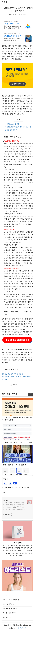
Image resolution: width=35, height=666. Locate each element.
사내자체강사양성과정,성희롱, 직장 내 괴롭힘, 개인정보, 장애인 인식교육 (12, 39)
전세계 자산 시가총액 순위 (11, 600)
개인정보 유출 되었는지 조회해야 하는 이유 (18, 127)
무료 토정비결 (7, 617)
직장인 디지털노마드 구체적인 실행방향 (14, 465)
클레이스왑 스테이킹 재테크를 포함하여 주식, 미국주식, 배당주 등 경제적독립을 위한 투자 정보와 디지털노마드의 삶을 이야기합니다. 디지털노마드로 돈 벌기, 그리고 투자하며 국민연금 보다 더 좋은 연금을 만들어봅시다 (14, 507)
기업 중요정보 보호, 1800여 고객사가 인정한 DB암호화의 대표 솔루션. (12, 27)
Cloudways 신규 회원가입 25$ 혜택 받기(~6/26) (17, 442)
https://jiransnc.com (9, 21)
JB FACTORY (22, 628)
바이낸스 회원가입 (8, 604)
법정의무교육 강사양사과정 (12, 36)
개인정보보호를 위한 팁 (12, 124)
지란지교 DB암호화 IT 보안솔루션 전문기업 (12, 24)
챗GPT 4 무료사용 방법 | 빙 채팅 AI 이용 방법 (15, 487)
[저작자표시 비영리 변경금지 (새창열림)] (20, 385)
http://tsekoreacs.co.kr (9, 33)
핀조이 (5, 501)
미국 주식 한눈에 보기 (9, 613)
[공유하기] (7, 385)
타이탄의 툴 (14, 14)
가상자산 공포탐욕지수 (10, 608)
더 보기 (31, 394)
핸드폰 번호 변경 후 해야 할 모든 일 (12, 374)
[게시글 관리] (9, 385)
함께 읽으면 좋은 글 (11, 130)
